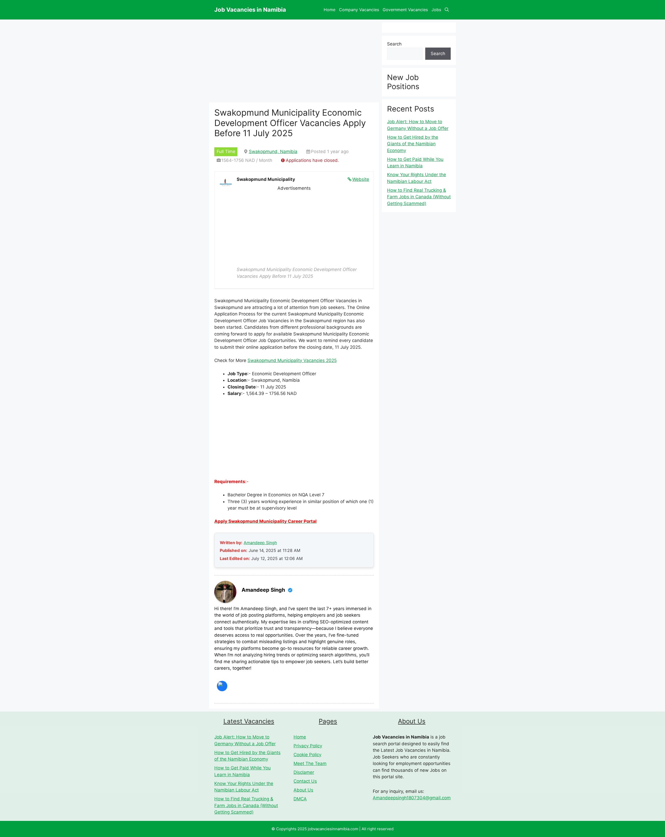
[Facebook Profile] (222, 686)
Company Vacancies (359, 9)
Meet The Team (310, 763)
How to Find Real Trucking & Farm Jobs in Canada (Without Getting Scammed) (419, 197)
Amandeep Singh (260, 542)
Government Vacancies (405, 9)
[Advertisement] (294, 228)
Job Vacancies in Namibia (250, 9)
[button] (447, 9)
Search (394, 44)
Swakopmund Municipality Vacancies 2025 (292, 360)
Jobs (436, 9)
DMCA (300, 798)
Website (360, 179)
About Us (303, 790)
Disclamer (304, 772)
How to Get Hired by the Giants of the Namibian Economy (412, 144)
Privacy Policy (308, 745)
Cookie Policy (307, 754)
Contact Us (305, 781)
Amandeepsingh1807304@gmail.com (412, 797)
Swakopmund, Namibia (273, 151)
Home (329, 9)
